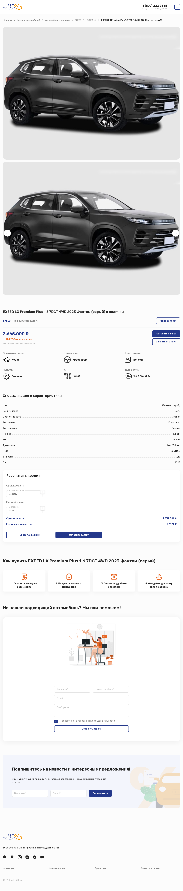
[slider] (42, 492)
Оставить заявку (166, 333)
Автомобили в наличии (57, 20)
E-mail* (57, 793)
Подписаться (100, 793)
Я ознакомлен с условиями (87, 720)
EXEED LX (91, 20)
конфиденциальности (102, 720)
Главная (7, 20)
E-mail (59, 698)
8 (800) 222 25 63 (155, 5)
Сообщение (62, 707)
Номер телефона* (104, 689)
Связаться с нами (166, 341)
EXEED (78, 20)
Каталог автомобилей (28, 20)
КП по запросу (168, 320)
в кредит (27, 339)
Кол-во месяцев (17, 490)
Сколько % (14, 507)
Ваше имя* (62, 689)
